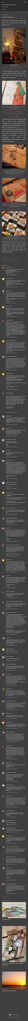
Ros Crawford (9, 810)
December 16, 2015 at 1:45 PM (11, 478)
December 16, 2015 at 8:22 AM (11, 389)
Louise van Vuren (10, 883)
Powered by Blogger (15, 1014)
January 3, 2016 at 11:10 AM (11, 893)
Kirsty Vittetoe (9, 591)
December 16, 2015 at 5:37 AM (11, 352)
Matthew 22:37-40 (21, 127)
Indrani (7, 267)
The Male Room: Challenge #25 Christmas (14, 175)
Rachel (7, 868)
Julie (7, 674)
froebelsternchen (10, 439)
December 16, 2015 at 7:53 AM (11, 369)
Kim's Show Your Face (14, 116)
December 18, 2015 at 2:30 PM (11, 709)
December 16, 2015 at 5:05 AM (11, 337)
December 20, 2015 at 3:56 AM (11, 768)
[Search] (25, 2)
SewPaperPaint (9, 828)
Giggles (7, 745)
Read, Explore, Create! (9, 4)
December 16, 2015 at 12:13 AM (11, 287)
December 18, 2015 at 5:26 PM (11, 718)
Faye (7, 637)
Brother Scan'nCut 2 (9, 258)
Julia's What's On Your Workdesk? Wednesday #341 (14, 112)
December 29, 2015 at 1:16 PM (11, 843)
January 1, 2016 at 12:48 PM (11, 880)
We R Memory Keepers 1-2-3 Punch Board (10, 260)
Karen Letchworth (10, 612)
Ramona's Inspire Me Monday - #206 (14, 110)
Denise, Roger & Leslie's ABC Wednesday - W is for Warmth (14, 69)
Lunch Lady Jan (9, 340)
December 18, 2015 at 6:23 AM (11, 660)
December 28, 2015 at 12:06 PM (12, 832)
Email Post (7, 257)
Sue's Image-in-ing (14, 68)
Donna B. (8, 835)
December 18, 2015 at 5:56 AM (11, 652)
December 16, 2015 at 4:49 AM (11, 316)
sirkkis (7, 416)
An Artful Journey (9, 991)
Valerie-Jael (8, 278)
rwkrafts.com (9, 878)
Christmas (15, 258)
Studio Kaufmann (10, 772)
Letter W (19, 258)
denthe (7, 713)
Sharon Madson (9, 508)
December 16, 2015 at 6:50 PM (11, 541)
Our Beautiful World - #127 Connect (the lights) (14, 67)
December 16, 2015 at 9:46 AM (11, 435)
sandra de (8, 762)
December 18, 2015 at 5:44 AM (11, 645)
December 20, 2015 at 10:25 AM (12, 792)
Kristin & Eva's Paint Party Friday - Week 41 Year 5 (14, 113)
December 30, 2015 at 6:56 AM (11, 853)
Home (4, 9)
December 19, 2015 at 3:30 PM (11, 758)
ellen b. (7, 428)
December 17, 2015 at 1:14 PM (11, 587)
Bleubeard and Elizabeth (11, 545)
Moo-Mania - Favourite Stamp (14, 209)
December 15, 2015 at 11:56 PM (11, 274)
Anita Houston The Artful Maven (13, 601)
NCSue (7, 306)
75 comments (7, 921)
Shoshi (7, 460)
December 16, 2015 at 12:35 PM (11, 456)
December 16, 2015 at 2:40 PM (11, 504)
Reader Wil (8, 393)
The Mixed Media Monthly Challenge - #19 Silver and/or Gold (14, 109)
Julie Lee (8, 722)
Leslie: (7, 528)
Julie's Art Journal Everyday (14, 114)
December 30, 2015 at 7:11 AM (11, 864)
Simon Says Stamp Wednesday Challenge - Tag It (14, 174)
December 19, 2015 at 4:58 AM (11, 728)
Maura (7, 559)
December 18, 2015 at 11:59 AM (11, 685)
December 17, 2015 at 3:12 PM (11, 608)
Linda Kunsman (9, 701)
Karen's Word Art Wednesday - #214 (14, 177)
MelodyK (8, 373)
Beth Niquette (9, 732)
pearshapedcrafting (10, 518)
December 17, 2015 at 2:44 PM (11, 597)
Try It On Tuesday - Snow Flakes (14, 210)
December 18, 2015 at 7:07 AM (11, 670)
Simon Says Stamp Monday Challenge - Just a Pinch (14, 240)
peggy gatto (9, 820)
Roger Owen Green (10, 482)
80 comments (8, 993)
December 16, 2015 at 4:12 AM (11, 302)
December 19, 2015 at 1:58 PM (11, 741)
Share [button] (3, 257)
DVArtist (8, 796)
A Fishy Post (6, 919)
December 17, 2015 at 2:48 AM (11, 556)
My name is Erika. (10, 664)
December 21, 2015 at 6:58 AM (11, 816)
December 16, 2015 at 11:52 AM (11, 446)
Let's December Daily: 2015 (14, 207)
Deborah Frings (9, 856)
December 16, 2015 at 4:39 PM (11, 524)
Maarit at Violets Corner (11, 846)
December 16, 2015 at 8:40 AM (11, 412)
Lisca (7, 575)
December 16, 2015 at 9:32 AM (11, 424)
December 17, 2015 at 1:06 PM (11, 571)
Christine (8, 688)
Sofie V (7, 492)
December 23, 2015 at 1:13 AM (11, 824)
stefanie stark (9, 784)
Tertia (7, 450)
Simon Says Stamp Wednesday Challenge (15, 299)
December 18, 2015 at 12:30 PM (12, 697)
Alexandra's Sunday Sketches (14, 117)
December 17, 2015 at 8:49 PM (11, 634)
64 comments (7, 967)
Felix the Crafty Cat (10, 356)
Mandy (7, 290)
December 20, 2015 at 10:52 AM (12, 806)
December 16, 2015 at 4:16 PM (11, 514)
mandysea (8, 320)
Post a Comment (6, 896)
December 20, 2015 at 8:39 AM (11, 781)
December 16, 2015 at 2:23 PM (11, 488)
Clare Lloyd (8, 656)
